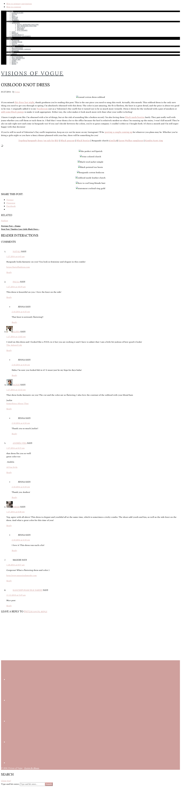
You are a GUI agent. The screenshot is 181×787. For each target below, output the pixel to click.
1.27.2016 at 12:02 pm (16, 336)
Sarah (16, 506)
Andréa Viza (20, 443)
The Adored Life (14, 345)
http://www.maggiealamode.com (21, 575)
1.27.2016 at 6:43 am (15, 256)
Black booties (83, 140)
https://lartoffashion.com (18, 267)
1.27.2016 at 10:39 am (16, 286)
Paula (16, 281)
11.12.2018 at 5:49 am (16, 595)
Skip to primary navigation (19, 3)
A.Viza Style (11, 467)
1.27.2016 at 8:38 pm (15, 511)
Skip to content (13, 6)
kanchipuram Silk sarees (28, 590)
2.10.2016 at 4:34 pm (21, 364)
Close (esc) (6, 780)
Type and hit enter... (10, 784)
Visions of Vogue (32, 73)
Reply (9, 272)
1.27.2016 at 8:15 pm (15, 448)
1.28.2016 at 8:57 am (15, 564)
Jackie (16, 384)
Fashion (4, 220)
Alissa (16, 331)
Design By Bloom (31, 768)
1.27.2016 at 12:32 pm (16, 389)
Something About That (17, 403)
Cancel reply (39, 611)
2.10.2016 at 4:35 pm (21, 311)
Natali (17, 251)
